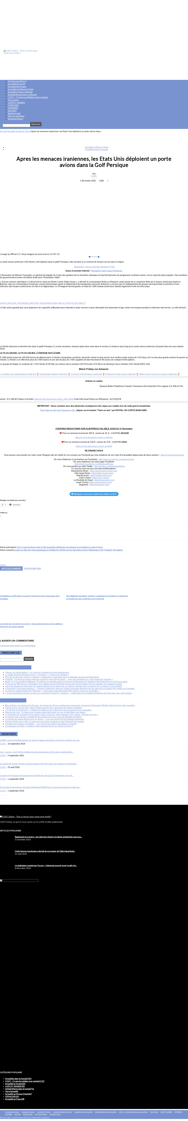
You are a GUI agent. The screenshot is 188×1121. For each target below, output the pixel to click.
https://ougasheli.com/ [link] (99, 485)
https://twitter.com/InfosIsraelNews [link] (109, 466)
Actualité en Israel (16, 84)
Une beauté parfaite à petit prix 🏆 (55, 374)
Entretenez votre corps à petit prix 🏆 (122, 374)
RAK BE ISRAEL (16, 700)
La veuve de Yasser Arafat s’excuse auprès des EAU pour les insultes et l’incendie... (39, 763)
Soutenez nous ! (15, 118)
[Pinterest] (94, 184)
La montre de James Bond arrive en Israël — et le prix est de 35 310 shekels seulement (44, 719)
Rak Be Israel (14, 113)
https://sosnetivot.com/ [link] (104, 480)
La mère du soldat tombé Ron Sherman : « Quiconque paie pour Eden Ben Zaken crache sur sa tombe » (52, 691)
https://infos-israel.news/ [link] (102, 473)
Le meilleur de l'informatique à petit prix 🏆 (20, 374)
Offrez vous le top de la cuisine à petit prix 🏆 (159, 374)
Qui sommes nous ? (17, 81)
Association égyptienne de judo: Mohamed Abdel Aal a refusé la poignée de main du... (40, 787)
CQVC (94, 176)
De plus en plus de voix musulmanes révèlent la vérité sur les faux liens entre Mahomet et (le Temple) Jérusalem (68, 549)
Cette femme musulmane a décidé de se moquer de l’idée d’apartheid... (45, 851)
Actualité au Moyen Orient (21, 89)
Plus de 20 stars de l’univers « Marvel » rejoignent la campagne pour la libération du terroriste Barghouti (52, 677)
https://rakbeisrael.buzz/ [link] (101, 475)
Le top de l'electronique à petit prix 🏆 (88, 374)
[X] (84, 184)
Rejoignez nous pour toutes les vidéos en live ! (95, 494)
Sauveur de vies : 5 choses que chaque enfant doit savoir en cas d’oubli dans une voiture (45, 712)
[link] (116, 459)
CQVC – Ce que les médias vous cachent (28, 97)
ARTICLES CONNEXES (11, 568)
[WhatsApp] (103, 184)
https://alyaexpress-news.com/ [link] (103, 471)
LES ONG (12, 110)
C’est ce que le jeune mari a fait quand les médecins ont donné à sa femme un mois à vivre (59, 547)
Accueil (3, 131)
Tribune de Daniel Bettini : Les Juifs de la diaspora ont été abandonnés (37, 672)
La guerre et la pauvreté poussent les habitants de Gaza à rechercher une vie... (37, 775)
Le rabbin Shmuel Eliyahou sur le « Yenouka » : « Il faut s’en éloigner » (37, 675)
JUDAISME (13, 108)
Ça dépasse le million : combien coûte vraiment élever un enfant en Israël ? (39, 726)
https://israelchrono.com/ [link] (101, 482)
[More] (112, 184)
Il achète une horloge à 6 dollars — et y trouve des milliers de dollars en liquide (40, 724)
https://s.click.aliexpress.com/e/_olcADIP (94, 446)
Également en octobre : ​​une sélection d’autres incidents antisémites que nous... (48, 837)
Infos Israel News (16, 116)
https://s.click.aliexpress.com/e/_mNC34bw (53, 399)
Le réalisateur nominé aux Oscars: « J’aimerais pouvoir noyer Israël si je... (46, 865)
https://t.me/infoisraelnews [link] (172, 455)
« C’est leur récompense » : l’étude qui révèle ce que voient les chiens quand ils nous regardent (48, 710)
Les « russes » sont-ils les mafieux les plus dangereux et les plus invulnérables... (37, 752)
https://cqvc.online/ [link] (100, 478)
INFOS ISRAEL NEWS (18, 667)
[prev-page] (2, 631)
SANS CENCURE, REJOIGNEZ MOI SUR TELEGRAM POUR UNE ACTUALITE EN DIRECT (43, 303)
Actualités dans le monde (20, 92)
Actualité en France (17, 86)
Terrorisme (13, 100)
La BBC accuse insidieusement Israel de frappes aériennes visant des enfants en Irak (40, 740)
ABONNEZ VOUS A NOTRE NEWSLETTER (94, 267)
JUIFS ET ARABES (16, 102)
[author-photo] (6, 563)
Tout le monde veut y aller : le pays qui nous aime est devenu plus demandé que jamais (44, 721)
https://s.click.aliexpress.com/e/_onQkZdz (94, 437)
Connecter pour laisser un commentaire (18, 646)
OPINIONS (13, 105)
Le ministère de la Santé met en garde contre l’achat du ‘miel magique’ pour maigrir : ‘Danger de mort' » (51, 715)
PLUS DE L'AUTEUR (32, 568)
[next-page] (6, 631)
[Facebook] (75, 184)
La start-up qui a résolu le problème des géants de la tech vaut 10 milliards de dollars (43, 717)
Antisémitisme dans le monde (22, 94)
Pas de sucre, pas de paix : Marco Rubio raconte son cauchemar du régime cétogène (43, 708)
